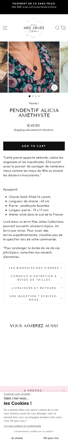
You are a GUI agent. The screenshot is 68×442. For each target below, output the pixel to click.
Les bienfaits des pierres (34, 267)
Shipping (19, 130)
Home (33, 103)
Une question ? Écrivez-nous (34, 298)
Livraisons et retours (34, 287)
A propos (33, 390)
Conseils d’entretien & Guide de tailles (34, 277)
